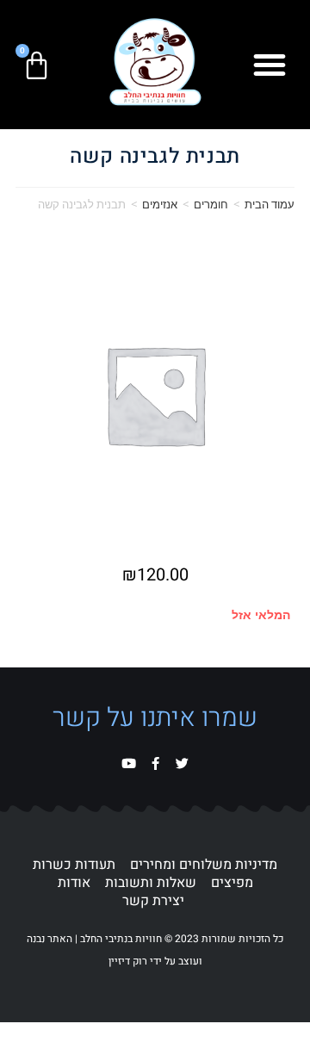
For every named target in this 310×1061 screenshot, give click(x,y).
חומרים (211, 204)
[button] (269, 64)
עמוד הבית (269, 204)
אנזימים (159, 204)
